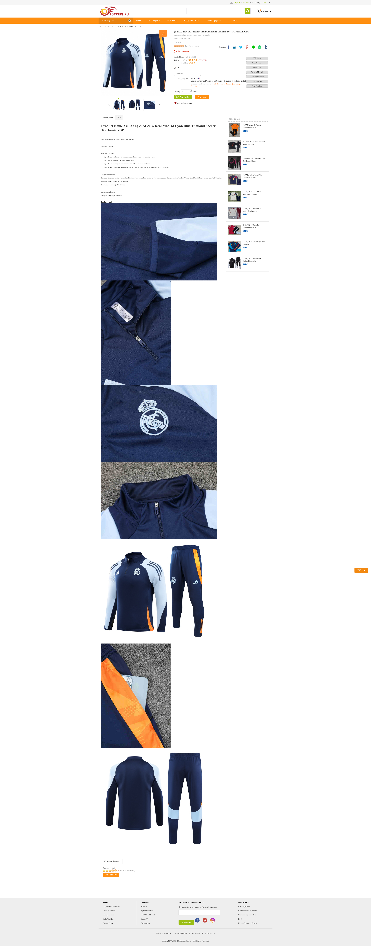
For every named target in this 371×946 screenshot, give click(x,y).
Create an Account (109, 911)
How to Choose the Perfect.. (248, 923)
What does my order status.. (247, 915)
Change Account (108, 915)
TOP (359, 570)
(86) (186, 46)
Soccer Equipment (213, 20)
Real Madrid (138, 27)
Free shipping (145, 923)
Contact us (233, 20)
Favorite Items (108, 923)
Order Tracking (108, 919)
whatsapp (259, 47)
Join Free (245, 3)
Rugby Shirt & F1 (191, 20)
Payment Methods (257, 72)
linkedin (234, 47)
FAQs (240, 919)
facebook (228, 47)
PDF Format (257, 58)
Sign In (237, 3)
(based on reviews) (127, 871)
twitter (241, 47)
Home (138, 20)
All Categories (108, 20)
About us (144, 906)
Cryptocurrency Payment (111, 906)
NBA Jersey (172, 20)
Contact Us (144, 919)
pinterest (247, 47)
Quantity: (177, 92)
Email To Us (257, 67)
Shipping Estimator (257, 77)
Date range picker (244, 906)
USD (183, 60)
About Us (167, 933)
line (253, 47)
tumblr (266, 47)
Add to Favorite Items (184, 103)
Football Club (129, 27)
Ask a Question (257, 63)
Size (178, 68)
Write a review (194, 46)
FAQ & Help (257, 81)
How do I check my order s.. (248, 911)
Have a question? (183, 51)
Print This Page (257, 86)
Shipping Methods (181, 933)
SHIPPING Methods (148, 915)
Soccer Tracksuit (118, 27)
